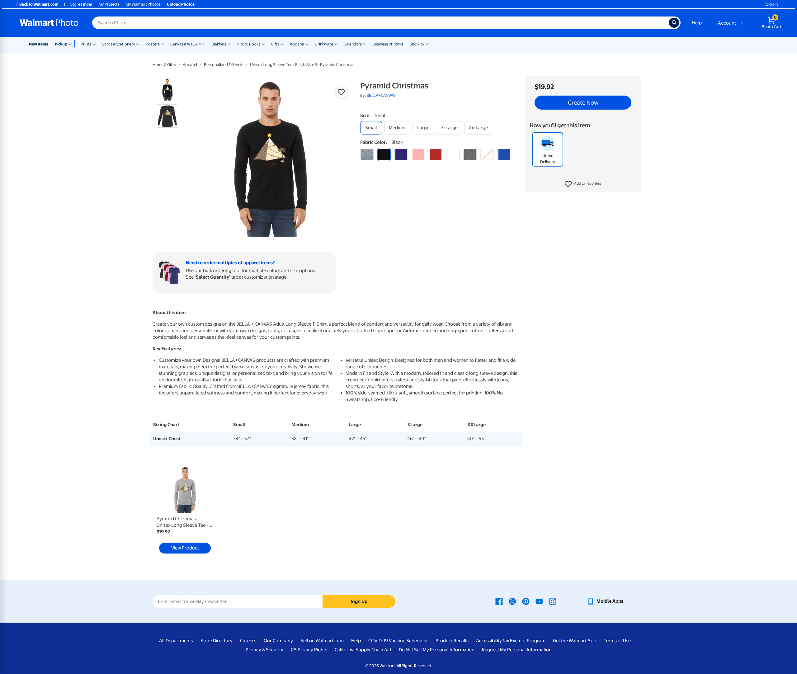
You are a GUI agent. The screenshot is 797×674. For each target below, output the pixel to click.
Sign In (772, 4)
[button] (583, 184)
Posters (153, 44)
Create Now (583, 102)
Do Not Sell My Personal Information (436, 650)
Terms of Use (617, 640)
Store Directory (216, 640)
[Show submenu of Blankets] (229, 43)
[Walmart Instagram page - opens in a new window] (552, 601)
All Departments (176, 640)
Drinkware (324, 44)
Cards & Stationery (118, 44)
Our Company (278, 640)
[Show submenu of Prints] (94, 43)
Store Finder (81, 4)
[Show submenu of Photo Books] (263, 43)
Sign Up (359, 601)
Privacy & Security (264, 650)
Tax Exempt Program (523, 640)
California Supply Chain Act (363, 650)
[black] (384, 154)
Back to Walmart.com (38, 4)
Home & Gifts (164, 64)
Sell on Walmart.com (322, 640)
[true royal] (504, 154)
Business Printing (387, 44)
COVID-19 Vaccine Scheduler (398, 640)
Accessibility (489, 640)
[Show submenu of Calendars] (364, 43)
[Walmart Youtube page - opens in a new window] (539, 601)
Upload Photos (181, 4)
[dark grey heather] (470, 154)
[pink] (418, 154)
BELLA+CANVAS (381, 95)
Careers (248, 640)
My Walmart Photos (143, 4)
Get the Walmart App (574, 640)
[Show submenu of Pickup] (71, 43)
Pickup (61, 44)
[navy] (401, 154)
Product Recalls (452, 640)
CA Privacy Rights (309, 650)
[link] (185, 511)
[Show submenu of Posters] (162, 43)
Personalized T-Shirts (223, 64)
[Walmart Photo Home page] (49, 22)
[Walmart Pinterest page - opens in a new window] (526, 601)
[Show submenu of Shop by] (427, 43)
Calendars (353, 44)
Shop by (417, 44)
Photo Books (248, 44)
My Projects (109, 4)
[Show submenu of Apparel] (307, 43)
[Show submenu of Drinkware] (336, 43)
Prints (86, 44)
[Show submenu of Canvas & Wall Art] (203, 43)
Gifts (275, 44)
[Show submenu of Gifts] (282, 43)
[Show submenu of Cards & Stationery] (138, 43)
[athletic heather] (367, 154)
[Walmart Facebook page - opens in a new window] (499, 601)
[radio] (167, 89)
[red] (435, 154)
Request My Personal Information (517, 650)
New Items (38, 44)
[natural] (487, 154)
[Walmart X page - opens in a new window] (512, 601)
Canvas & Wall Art (185, 44)
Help (697, 23)
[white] (453, 154)
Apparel (297, 44)
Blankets (219, 44)
